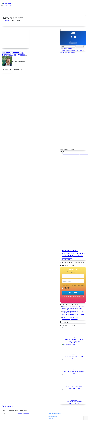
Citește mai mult (7, 71)
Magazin (36, 10)
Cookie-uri (50, 418)
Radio (24, 10)
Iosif (13, 61)
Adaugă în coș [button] (69, 259)
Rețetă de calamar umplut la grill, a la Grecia (73, 314)
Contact (42, 10)
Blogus (20, 413)
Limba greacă (74, 354)
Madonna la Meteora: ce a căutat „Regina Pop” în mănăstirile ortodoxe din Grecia (74, 341)
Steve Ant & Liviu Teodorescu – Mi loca (71, 316)
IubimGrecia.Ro (6, 408)
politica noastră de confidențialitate (76, 299)
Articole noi (66, 287)
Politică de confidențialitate (54, 413)
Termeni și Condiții (52, 416)
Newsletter (30, 10)
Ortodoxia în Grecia (74, 338)
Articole (20, 10)
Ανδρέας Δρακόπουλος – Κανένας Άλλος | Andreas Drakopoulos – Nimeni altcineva (13, 55)
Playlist (15, 10)
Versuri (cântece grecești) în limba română (11, 51)
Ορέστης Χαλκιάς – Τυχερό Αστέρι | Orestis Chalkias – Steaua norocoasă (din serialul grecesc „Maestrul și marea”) (73, 308)
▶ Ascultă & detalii (73, 43)
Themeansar (26, 413)
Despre (10, 10)
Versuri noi (66, 288)
